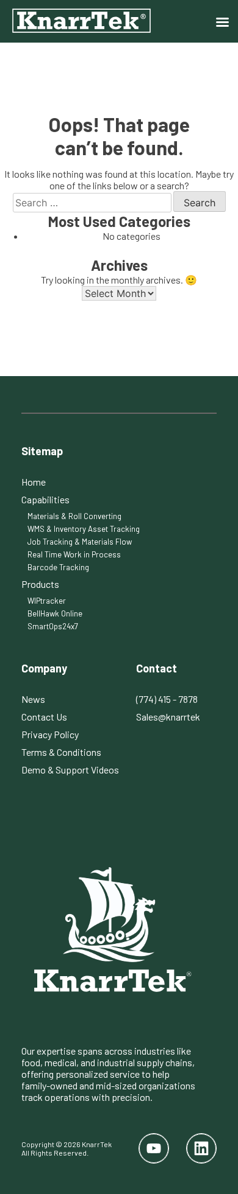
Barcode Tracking (58, 567)
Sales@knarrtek (168, 716)
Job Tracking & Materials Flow (79, 541)
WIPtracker (46, 601)
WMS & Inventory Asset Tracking (83, 529)
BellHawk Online (54, 613)
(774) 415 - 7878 (167, 699)
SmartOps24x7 (52, 626)
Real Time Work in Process (74, 554)
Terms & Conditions (61, 752)
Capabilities (45, 499)
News (33, 699)
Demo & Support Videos (70, 769)
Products (40, 584)
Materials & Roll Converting (74, 516)
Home (33, 481)
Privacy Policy (50, 734)
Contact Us (44, 716)
